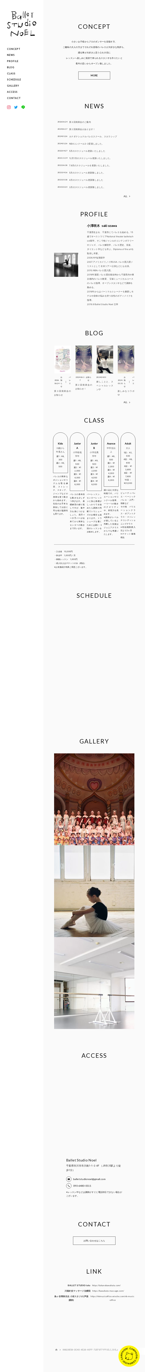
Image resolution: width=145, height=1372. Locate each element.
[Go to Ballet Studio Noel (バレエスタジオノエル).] (56, 1350)
